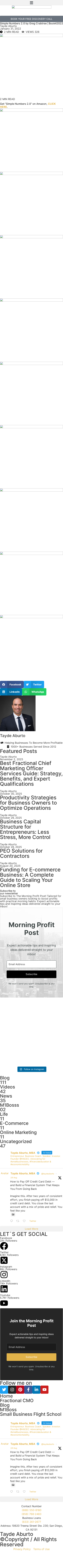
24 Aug (13, 1177)
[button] (31, 2)
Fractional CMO (17, 1400)
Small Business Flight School (30, 1414)
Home (6, 1396)
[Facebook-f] (28, 1390)
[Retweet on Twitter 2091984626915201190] (19, 1221)
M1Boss (8, 1409)
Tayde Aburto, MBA (22, 1173)
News (6, 1096)
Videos (7, 1087)
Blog (5, 1078)
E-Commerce (14, 1123)
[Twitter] (4, 1390)
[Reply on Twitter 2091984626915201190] (12, 1221)
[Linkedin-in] (36, 1390)
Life (4, 1114)
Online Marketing (18, 1132)
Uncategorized (16, 1141)
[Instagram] (12, 1390)
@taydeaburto (47, 1173)
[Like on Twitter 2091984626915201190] (25, 1221)
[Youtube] (44, 1390)
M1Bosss (9, 1105)
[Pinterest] (20, 1390)
